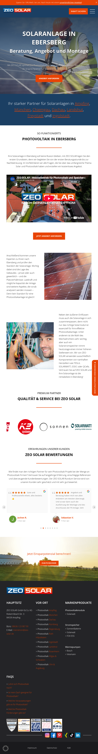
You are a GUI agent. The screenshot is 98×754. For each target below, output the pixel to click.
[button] (5, 748)
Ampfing (82, 103)
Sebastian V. (23, 517)
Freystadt (36, 115)
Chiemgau (41, 109)
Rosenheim (54, 651)
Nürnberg (53, 624)
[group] (37, 426)
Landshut (75, 109)
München (22, 109)
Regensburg (54, 629)
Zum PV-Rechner (49, 563)
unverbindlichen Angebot (71, 2)
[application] (49, 198)
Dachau (58, 109)
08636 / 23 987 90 (20, 626)
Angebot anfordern (49, 78)
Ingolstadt (61, 115)
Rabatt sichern (78, 11)
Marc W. (65, 517)
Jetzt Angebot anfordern (49, 236)
